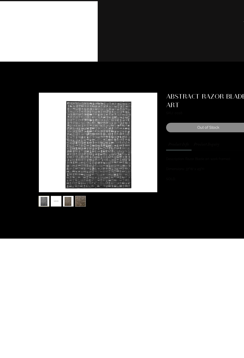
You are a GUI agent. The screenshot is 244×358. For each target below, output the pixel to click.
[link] (178, 144)
